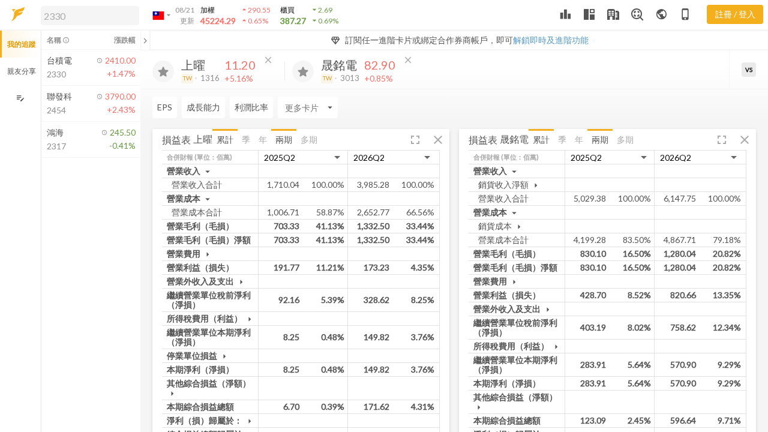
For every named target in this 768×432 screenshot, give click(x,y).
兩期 (283, 139)
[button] (87, 15)
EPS (164, 107)
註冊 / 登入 (735, 14)
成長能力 (203, 107)
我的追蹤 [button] (21, 44)
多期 (309, 139)
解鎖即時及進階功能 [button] (551, 40)
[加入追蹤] (163, 71)
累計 (225, 139)
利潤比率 (251, 107)
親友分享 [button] (21, 71)
